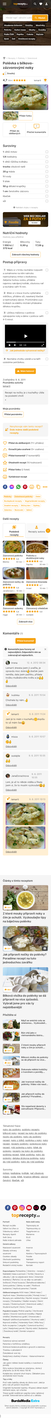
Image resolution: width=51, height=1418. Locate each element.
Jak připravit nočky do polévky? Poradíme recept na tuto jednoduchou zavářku (24, 958)
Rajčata (39, 34)
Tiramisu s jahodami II (12, 1350)
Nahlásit (29, 1259)
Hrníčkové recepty (26, 39)
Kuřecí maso (20, 30)
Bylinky (36, 505)
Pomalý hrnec (39, 1295)
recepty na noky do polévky (27, 1151)
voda (13, 1176)
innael (28, 588)
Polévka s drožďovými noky (35, 556)
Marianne (30, 1234)
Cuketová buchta (35, 1325)
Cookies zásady (10, 1256)
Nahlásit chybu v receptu (27, 207)
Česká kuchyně (18, 1304)
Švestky (42, 30)
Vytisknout (31, 487)
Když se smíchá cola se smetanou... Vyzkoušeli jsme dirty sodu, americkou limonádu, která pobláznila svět (33, 1025)
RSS (28, 1250)
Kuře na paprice (10, 1325)
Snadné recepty (11, 505)
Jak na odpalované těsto (22, 1277)
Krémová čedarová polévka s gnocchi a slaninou (24, 1347)
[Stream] (36, 1208)
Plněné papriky (24, 1311)
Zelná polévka (9, 1285)
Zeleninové (32, 58)
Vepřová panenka (20, 1288)
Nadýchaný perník (17, 1328)
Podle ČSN (9, 34)
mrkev (6, 1173)
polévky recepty (30, 1129)
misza (14, 736)
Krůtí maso (24, 1292)
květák (25, 1173)
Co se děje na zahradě (31, 1280)
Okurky (32, 30)
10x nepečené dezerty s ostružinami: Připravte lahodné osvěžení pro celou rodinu (33, 1110)
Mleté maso (35, 1292)
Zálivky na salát (23, 1285)
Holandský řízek (26, 1322)
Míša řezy (39, 1322)
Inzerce (29, 1247)
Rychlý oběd (31, 1328)
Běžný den (25, 505)
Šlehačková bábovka (35, 1282)
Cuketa (30, 34)
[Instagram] (22, 1208)
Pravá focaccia (18, 1282)
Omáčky (29, 25)
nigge (5, 615)
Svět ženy (7, 1237)
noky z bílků (17, 1140)
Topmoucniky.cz (33, 1228)
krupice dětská (31, 1176)
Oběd (38, 496)
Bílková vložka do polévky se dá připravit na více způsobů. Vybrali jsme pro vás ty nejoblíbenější (24, 1001)
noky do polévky (12, 1129)
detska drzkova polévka (25, 1158)
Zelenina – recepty (35, 1271)
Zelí (13, 39)
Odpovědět (11, 686)
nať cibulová (36, 1173)
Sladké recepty (29, 1301)
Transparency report (35, 1262)
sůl (22, 1180)
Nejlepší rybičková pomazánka (16, 1319)
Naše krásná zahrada (12, 1240)
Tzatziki (33, 1288)
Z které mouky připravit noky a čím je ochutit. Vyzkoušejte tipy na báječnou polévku (24, 917)
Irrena (14, 662)
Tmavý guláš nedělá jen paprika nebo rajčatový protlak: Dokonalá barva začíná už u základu (23, 1394)
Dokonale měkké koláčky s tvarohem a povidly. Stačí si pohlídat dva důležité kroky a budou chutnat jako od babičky (34, 1074)
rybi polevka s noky (21, 1147)
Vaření (29, 510)
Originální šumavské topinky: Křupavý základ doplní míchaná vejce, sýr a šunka (25, 1389)
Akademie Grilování (13, 25)
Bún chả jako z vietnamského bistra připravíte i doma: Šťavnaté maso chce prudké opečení (31, 1037)
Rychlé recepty (32, 1298)
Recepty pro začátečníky (14, 1298)
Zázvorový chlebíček (37, 608)
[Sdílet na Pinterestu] (25, 487)
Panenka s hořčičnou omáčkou (16, 1344)
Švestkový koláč (11, 1331)
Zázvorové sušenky (13, 608)
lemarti (37, 80)
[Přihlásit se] (47, 4)
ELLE (28, 1237)
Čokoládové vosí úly (11, 1353)
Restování (19, 510)
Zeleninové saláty (34, 1304)
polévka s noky (33, 1140)
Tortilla (30, 1274)
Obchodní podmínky (11, 1259)
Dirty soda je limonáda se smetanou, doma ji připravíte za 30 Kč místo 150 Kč (22, 1369)
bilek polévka (27, 1154)
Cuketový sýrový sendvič (14, 1341)
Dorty (22, 1307)
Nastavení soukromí (11, 1247)
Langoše (22, 1325)
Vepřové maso (9, 1295)
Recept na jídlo (9, 1225)
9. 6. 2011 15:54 (37, 695)
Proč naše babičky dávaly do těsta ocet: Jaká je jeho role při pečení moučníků (24, 1383)
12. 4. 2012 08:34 (36, 662)
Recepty (11, 58)
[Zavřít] (45, 649)
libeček (16, 1180)
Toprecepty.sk (32, 1225)
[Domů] (4, 58)
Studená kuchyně (10, 1307)
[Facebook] (8, 1208)
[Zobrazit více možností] (45, 487)
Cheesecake (34, 1316)
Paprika (20, 34)
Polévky (7, 30)
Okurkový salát (37, 1319)
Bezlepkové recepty (13, 501)
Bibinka (6, 562)
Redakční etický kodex (13, 1265)
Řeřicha (16, 1280)
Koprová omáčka (10, 1322)
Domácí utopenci (27, 1331)
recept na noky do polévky (32, 1133)
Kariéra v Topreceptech (36, 1253)
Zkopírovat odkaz (38, 487)
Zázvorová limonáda (36, 582)
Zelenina (8, 510)
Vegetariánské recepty (35, 501)
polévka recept (11, 1154)
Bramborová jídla (24, 1295)
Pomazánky (21, 1271)
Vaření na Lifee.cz (11, 1228)
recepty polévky (19, 1143)
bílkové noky (9, 1133)
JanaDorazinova (10, 591)
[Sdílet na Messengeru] (11, 487)
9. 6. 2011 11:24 (37, 714)
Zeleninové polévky (23, 496)
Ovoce (29, 1307)
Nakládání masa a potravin (14, 1274)
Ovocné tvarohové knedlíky (22, 1314)
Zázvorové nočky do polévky (13, 583)
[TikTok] (43, 1208)
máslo (6, 1176)
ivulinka (15, 695)
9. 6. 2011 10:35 (37, 755)
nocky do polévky (12, 1136)
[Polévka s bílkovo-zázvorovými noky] (25, 814)
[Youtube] (29, 1208)
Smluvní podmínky (11, 1262)
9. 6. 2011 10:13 (37, 799)
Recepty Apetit (9, 1234)
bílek (19, 1176)
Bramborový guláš (19, 1316)
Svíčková (6, 1282)
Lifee (28, 1240)
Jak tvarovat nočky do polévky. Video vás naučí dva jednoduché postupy (34, 1084)
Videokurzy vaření (11, 1231)
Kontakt (29, 1265)
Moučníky (40, 25)
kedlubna (15, 1173)
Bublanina (43, 1328)
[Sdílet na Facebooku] (5, 487)
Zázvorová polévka (13, 555)
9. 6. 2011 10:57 (37, 736)
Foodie (29, 1256)
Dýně (6, 39)
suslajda (29, 615)
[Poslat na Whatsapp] (18, 487)
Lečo (5, 1328)
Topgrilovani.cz (32, 1231)
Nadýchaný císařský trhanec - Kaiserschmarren (23, 1356)
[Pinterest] (15, 1208)
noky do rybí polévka (32, 1161)
